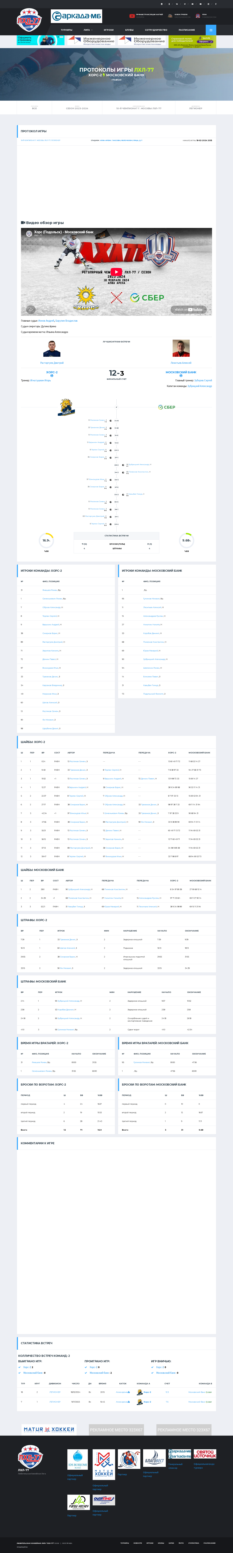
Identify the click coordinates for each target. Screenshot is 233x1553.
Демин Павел (49, 659)
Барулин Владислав (66, 320)
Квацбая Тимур (135, 494)
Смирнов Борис (97, 457)
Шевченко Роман (151, 668)
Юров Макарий (150, 650)
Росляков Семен (97, 420)
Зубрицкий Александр (199, 386)
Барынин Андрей (96, 442)
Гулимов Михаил (151, 598)
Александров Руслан (153, 616)
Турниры (66, 30)
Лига (87, 30)
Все (34, 107)
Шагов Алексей (49, 702)
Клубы (129, 30)
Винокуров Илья (96, 479)
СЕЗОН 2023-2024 (77, 107)
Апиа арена (122, 1392)
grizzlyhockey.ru (183, 17)
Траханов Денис (97, 427)
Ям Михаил (48, 720)
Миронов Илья (49, 694)
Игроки (109, 30)
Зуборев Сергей (203, 380)
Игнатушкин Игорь (40, 380)
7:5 (167, 1402)
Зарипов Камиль (50, 650)
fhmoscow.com (209, 17)
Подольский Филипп (153, 694)
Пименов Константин (138, 472)
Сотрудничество (156, 30)
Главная (116, 80)
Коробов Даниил (151, 633)
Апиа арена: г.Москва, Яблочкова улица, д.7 (121, 140)
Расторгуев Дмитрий (52, 362)
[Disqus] (116, 1192)
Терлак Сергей (97, 450)
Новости (138, 1543)
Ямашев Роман (49, 590)
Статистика (193, 1543)
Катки (171, 1543)
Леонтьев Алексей (181, 362)
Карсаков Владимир (52, 685)
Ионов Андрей (46, 320)
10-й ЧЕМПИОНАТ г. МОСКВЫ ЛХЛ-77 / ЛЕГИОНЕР (40, 140)
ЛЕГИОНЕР (195, 107)
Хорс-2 (95, 75)
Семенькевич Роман (52, 598)
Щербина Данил (50, 728)
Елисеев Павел (150, 676)
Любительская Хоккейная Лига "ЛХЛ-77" (35, 1543)
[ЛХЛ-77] (192, 41)
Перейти (140, 17)
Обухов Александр (51, 607)
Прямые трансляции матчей (149, 14)
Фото (181, 1543)
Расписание (187, 30)
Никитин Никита (151, 624)
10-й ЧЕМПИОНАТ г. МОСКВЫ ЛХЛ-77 (138, 107)
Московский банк (125, 75)
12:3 (167, 1392)
